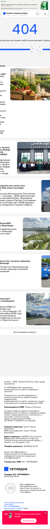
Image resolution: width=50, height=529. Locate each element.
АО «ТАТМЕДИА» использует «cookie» (14, 507)
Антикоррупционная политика (14, 503)
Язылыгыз (28, 520)
